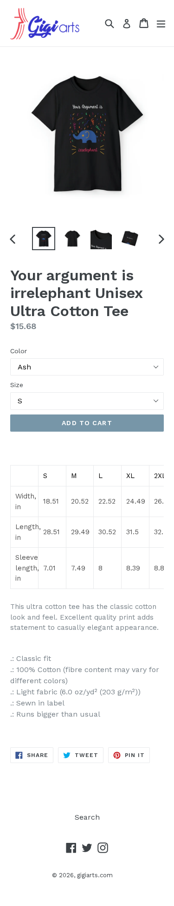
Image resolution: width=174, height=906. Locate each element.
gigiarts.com (95, 875)
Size (16, 384)
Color (18, 351)
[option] (43, 238)
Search (87, 817)
